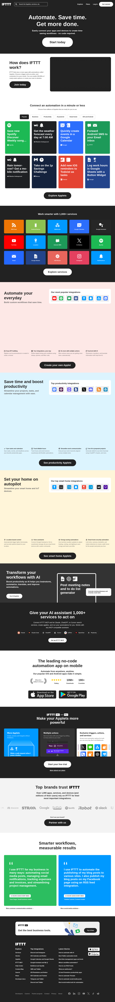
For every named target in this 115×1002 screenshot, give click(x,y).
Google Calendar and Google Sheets (42, 959)
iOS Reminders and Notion (38, 972)
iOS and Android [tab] (88, 117)
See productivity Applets (57, 462)
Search (17, 972)
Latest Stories (64, 949)
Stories (17, 956)
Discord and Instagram (37, 952)
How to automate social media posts (70, 979)
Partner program (37, 993)
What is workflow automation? (68, 962)
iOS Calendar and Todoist (38, 975)
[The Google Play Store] (73, 694)
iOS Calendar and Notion (38, 956)
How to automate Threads (67, 975)
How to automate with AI (66, 952)
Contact (46, 993)
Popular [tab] (24, 117)
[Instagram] (78, 993)
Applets (17, 959)
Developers (19, 993)
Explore (80, 4)
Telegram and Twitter (37, 979)
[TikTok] (93, 993)
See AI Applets (14, 596)
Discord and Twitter (36, 982)
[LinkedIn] (74, 993)
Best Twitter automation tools (68, 956)
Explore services (57, 272)
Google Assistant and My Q (39, 962)
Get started (106, 4)
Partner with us (57, 822)
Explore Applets (57, 195)
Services (18, 952)
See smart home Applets (57, 556)
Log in (95, 4)
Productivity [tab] (47, 117)
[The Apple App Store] (42, 694)
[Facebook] (69, 993)
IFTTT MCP (18, 962)
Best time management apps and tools (71, 959)
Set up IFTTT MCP (57, 640)
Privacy (53, 993)
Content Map (19, 969)
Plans (88, 4)
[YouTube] (83, 993)
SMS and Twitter (35, 969)
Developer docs (20, 979)
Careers (27, 993)
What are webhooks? (65, 969)
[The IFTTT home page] (6, 4)
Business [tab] (35, 117)
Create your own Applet (57, 365)
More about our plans (57, 770)
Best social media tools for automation (71, 982)
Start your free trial (57, 764)
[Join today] (80, 74)
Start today (57, 42)
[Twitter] (88, 993)
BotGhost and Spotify (37, 966)
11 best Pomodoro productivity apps (70, 972)
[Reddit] (98, 993)
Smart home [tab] (73, 117)
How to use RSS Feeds (66, 966)
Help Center (19, 966)
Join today (20, 84)
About (60, 993)
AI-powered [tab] (60, 117)
